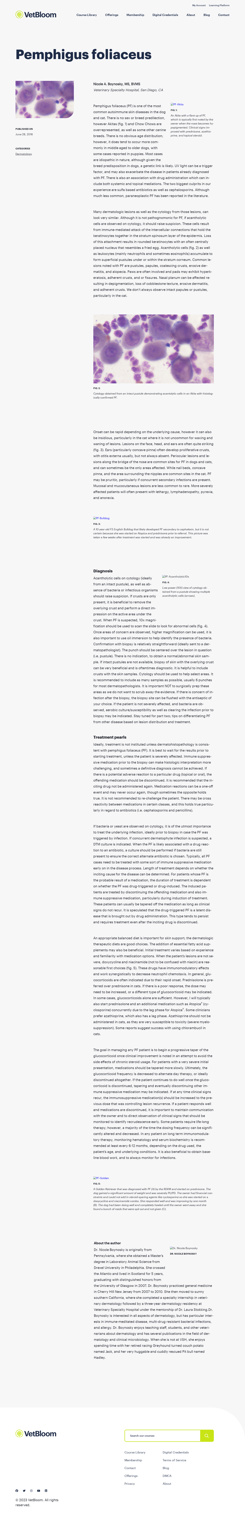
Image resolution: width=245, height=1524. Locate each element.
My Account (199, 5)
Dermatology (24, 153)
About (190, 14)
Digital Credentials (165, 14)
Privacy (129, 1483)
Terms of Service (174, 1460)
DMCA (167, 1476)
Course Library (86, 14)
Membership (135, 14)
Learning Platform (219, 5)
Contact (224, 14)
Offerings (111, 14)
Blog (207, 14)
